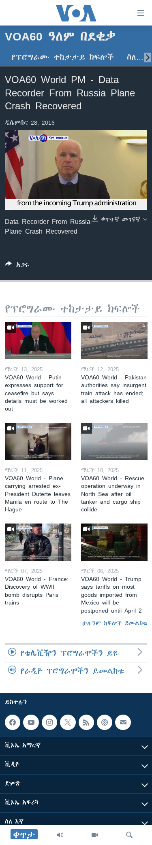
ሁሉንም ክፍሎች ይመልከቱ (114, 623)
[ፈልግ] (129, 835)
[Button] (17, 266)
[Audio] (60, 835)
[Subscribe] (123, 722)
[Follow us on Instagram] (49, 722)
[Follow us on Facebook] (12, 722)
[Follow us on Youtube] (31, 722)
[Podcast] (104, 722)
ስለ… (135, 57)
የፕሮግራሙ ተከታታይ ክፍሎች (62, 57)
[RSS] (86, 722)
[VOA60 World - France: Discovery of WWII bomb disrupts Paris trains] (38, 542)
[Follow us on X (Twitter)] (67, 722)
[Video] (95, 835)
